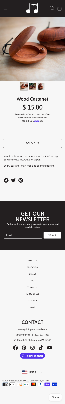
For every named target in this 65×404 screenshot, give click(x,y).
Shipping (19, 114)
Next (61, 49)
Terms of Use (32, 294)
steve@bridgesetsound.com (32, 329)
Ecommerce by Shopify (39, 381)
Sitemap (33, 300)
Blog (32, 307)
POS (25, 381)
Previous (3, 49)
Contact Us (32, 287)
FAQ (33, 280)
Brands (32, 274)
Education (32, 267)
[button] (5, 8)
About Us (32, 260)
